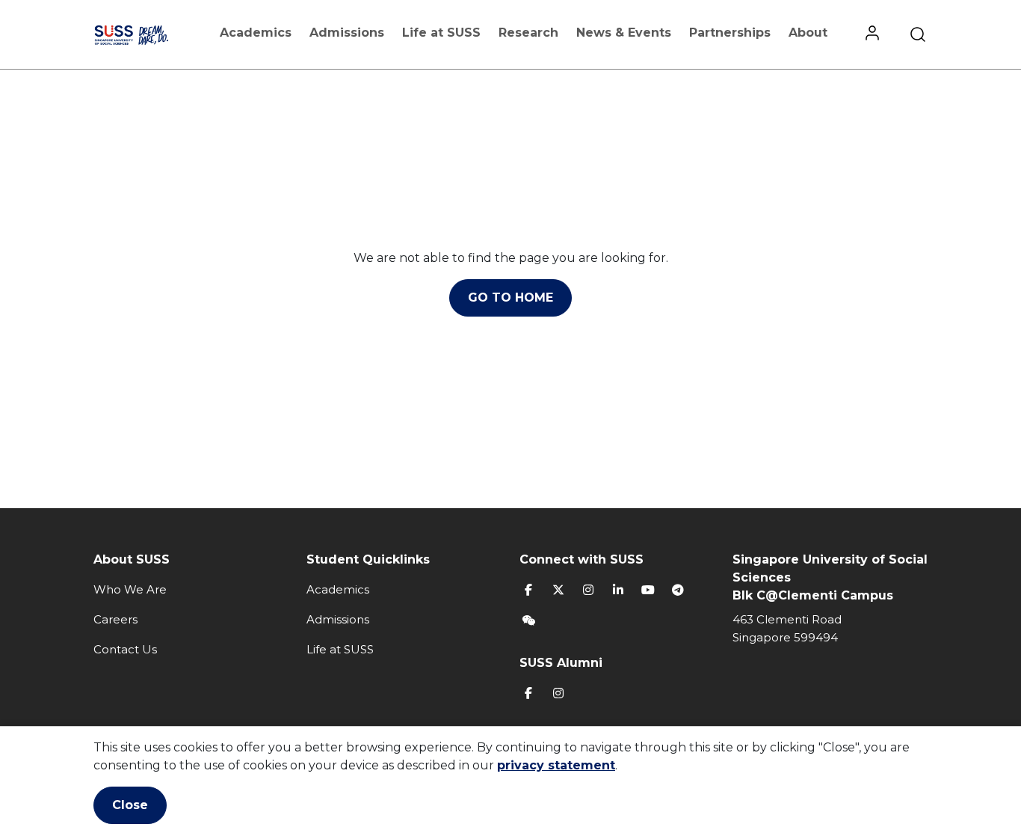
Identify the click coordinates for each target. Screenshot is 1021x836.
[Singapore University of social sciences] (146, 34)
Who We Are (130, 589)
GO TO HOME (510, 297)
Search (918, 34)
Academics (256, 32)
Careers (115, 619)
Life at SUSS (441, 32)
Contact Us (125, 649)
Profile (872, 34)
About (808, 32)
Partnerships (730, 32)
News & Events (623, 32)
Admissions (346, 32)
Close (130, 805)
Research (528, 32)
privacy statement (556, 765)
